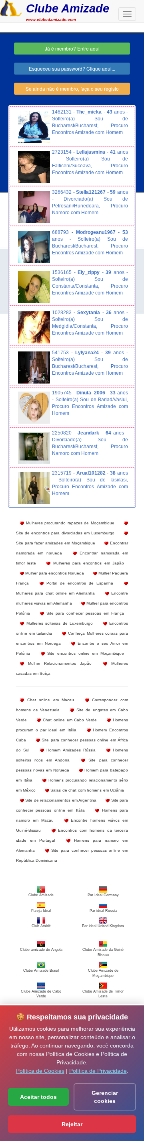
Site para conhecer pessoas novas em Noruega (72, 765)
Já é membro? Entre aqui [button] (72, 48)
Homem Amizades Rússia (70, 750)
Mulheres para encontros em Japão (87, 563)
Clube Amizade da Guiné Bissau (103, 952)
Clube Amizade (67, 8)
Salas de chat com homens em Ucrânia (86, 790)
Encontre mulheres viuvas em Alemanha (72, 598)
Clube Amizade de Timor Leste (103, 993)
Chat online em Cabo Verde (69, 720)
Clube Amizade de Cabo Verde (41, 993)
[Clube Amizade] (11, 7)
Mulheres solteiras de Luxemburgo (58, 623)
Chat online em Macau (49, 700)
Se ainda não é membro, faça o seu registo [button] (72, 88)
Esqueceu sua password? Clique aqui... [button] (72, 68)
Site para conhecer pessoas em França (84, 613)
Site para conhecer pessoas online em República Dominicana (72, 855)
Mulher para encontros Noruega (54, 573)
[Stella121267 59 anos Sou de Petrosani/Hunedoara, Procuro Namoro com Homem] (34, 207)
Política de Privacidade (98, 1071)
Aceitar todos (38, 1097)
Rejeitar (72, 1124)
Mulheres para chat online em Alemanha (55, 593)
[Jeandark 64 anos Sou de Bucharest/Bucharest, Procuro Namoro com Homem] (34, 448)
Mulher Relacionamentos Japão (58, 663)
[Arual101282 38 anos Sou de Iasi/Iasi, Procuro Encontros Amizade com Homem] (34, 488)
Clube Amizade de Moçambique (103, 972)
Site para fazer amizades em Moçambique (55, 543)
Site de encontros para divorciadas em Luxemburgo (65, 533)
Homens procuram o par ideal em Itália (72, 725)
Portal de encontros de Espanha (78, 583)
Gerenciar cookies (105, 1097)
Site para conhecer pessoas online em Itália (72, 805)
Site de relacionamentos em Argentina (60, 800)
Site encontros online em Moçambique (84, 653)
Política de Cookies (40, 1071)
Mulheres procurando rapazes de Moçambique (69, 523)
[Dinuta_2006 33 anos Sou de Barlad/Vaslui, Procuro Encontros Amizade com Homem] (34, 408)
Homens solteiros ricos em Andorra (72, 755)
